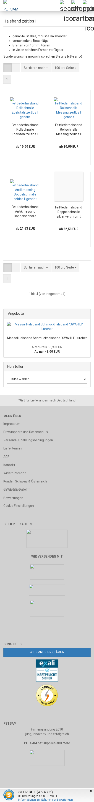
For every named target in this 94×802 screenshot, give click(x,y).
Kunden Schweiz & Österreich (25, 481)
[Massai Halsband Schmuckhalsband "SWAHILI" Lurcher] (47, 326)
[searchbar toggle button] (65, 5)
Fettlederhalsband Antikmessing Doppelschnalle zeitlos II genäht (25, 211)
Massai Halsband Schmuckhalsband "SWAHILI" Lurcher (47, 338)
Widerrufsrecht (14, 473)
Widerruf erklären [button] (47, 652)
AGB (6, 457)
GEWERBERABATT (16, 489)
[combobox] (36, 67)
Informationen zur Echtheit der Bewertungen (45, 799)
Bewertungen (13, 498)
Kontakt (9, 465)
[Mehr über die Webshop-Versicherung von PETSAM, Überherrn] (47, 670)
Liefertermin (12, 448)
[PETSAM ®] (9, 5)
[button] (7, 67)
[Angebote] (85, 313)
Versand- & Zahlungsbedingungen (28, 440)
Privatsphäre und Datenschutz (26, 432)
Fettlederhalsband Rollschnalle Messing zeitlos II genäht (68, 129)
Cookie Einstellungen (18, 506)
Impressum (11, 424)
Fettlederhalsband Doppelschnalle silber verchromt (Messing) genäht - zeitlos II (69, 212)
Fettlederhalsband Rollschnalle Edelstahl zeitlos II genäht (25, 129)
